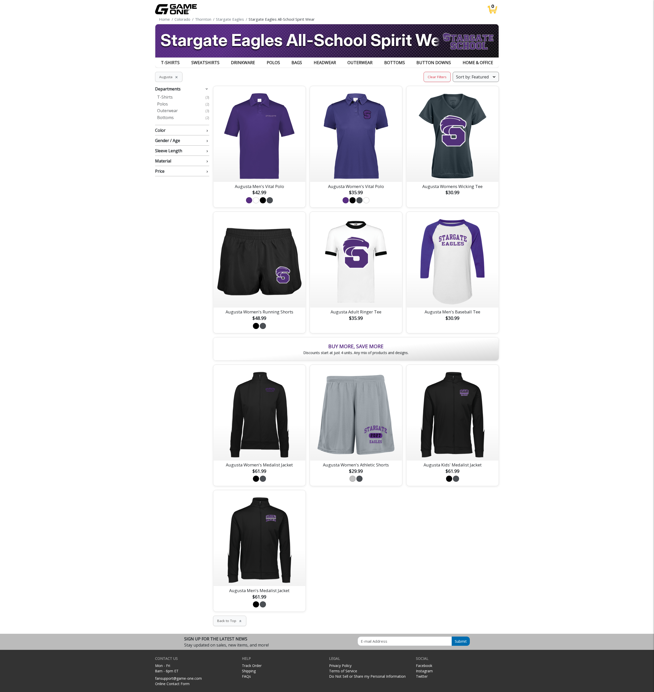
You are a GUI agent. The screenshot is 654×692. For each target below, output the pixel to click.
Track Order (252, 665)
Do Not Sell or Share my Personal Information (367, 676)
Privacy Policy (340, 665)
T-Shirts (170, 62)
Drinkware (243, 62)
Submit (461, 641)
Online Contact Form (172, 683)
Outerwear (359, 62)
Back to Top (229, 620)
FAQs (246, 676)
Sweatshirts (205, 62)
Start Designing (259, 171)
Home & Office (478, 62)
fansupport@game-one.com (178, 678)
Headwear (325, 62)
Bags (296, 62)
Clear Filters (437, 77)
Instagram (424, 670)
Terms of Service (343, 670)
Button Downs (433, 62)
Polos (273, 62)
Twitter (422, 676)
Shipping (249, 670)
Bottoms (394, 62)
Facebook (424, 665)
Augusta (168, 77)
